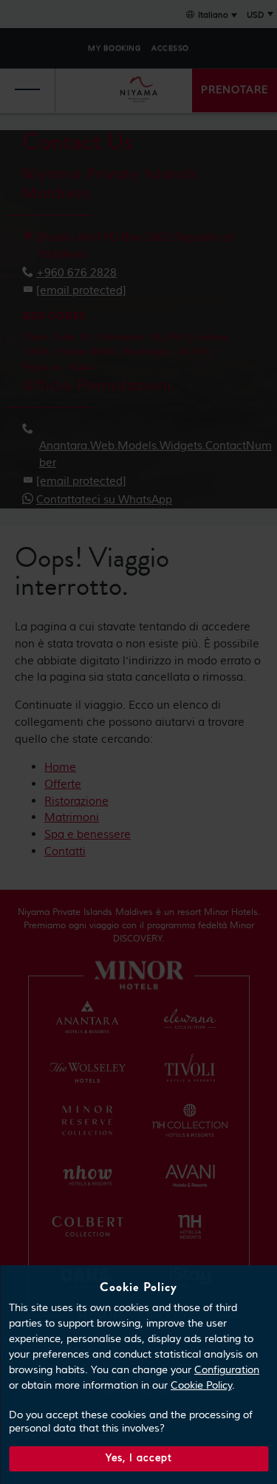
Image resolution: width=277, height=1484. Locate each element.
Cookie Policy (201, 1385)
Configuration (226, 1370)
